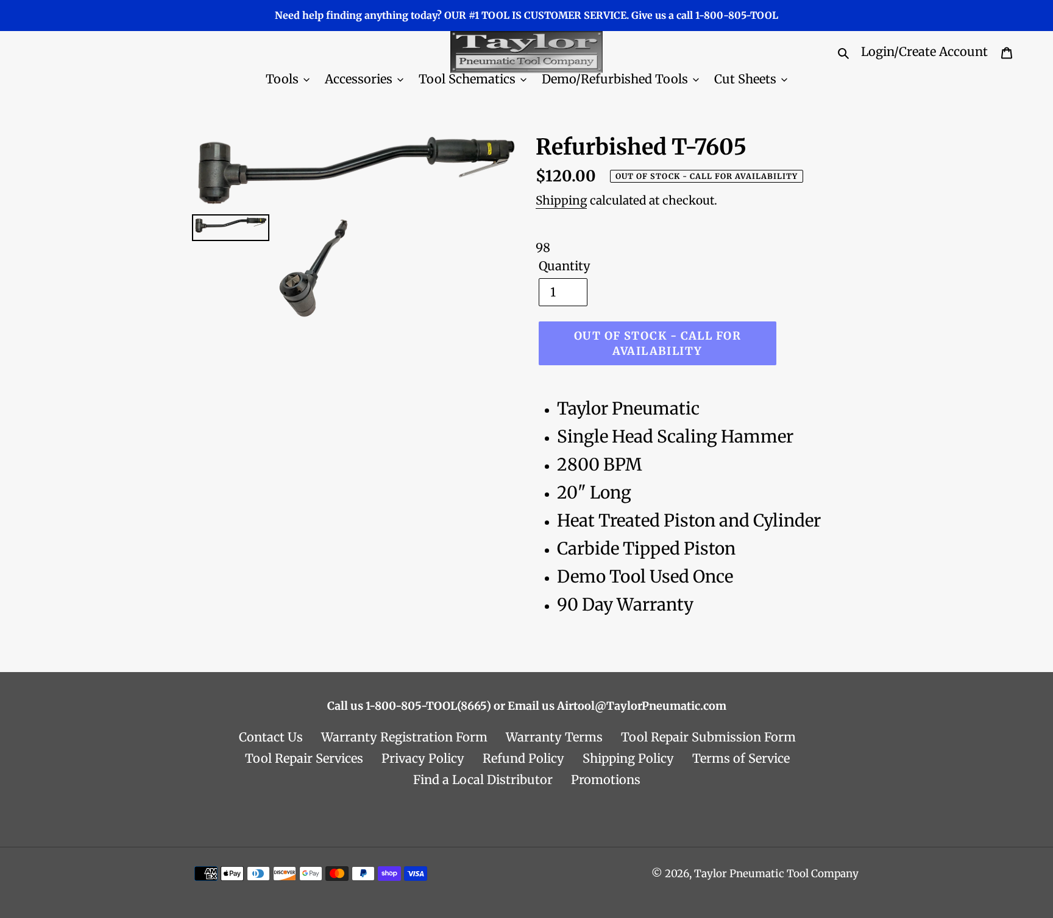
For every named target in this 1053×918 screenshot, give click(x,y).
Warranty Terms (554, 737)
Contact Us (271, 737)
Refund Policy (523, 758)
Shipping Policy (628, 758)
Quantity (564, 265)
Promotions (605, 779)
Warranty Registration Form (404, 737)
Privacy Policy (422, 758)
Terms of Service (741, 758)
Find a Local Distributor (483, 779)
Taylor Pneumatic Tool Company (776, 873)
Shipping (561, 200)
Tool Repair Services (304, 758)
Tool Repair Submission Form (708, 737)
